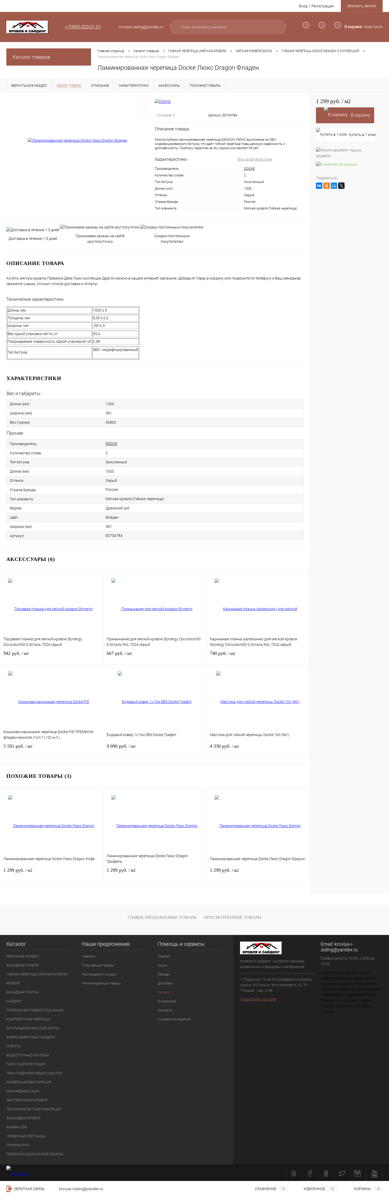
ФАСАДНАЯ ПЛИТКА (22, 992)
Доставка (165, 983)
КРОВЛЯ (13, 983)
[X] (341, 185)
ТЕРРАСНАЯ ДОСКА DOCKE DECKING (35, 1154)
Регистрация (322, 6)
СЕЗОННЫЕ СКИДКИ (22, 956)
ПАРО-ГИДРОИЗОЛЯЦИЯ (26, 1064)
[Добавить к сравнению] (142, 115)
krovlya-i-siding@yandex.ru (339, 946)
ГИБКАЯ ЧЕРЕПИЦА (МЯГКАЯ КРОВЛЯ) (36, 974)
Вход (303, 6)
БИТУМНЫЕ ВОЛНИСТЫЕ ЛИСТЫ (32, 1028)
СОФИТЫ (13, 1046)
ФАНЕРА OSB (16, 1127)
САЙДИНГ (14, 1001)
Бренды (164, 974)
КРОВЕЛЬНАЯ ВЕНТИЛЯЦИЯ (28, 1082)
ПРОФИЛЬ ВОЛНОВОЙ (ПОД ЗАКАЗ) (35, 1010)
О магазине (167, 1001)
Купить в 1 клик (361, 135)
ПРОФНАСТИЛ (17, 1145)
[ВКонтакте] (319, 185)
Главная (164, 956)
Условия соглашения (174, 1019)
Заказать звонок (361, 6)
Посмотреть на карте (258, 999)
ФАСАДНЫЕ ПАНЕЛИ (22, 965)
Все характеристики (255, 159)
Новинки (89, 956)
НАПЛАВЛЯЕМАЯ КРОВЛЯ (26, 1100)
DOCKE (249, 169)
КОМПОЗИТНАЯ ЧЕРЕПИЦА (28, 1019)
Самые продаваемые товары (162, 917)
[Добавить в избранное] (142, 103)
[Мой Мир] (334, 185)
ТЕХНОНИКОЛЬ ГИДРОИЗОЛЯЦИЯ (33, 1109)
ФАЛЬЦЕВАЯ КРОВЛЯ (23, 1118)
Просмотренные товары (232, 917)
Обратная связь (29, 1189)
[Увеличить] (77, 140)
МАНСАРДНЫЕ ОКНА (22, 1091)
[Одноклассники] (326, 185)
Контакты (165, 1010)
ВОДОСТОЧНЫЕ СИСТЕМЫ (27, 1055)
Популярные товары (98, 965)
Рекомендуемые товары (101, 983)
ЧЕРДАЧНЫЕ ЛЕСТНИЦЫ (26, 1136)
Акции (162, 965)
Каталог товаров (31, 57)
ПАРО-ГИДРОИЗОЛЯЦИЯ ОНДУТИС (34, 1073)
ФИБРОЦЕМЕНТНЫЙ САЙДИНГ (31, 1037)
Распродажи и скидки (99, 974)
